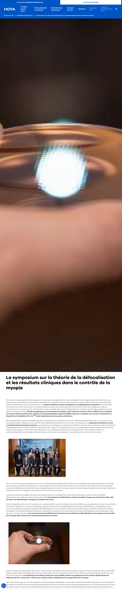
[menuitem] (118, 9)
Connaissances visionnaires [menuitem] (56, 9)
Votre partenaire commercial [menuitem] (40, 9)
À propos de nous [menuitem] (70, 9)
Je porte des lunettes (91, 2)
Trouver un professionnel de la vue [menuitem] (106, 9)
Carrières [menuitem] (81, 9)
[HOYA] (9, 9)
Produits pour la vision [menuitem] (24, 9)
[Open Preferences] (3, 585)
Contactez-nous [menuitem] (93, 9)
